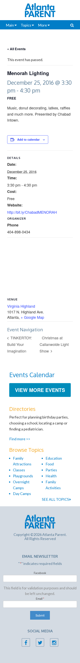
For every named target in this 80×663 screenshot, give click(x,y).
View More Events (40, 389)
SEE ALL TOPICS (56, 499)
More (42, 25)
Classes (19, 470)
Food (50, 464)
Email (40, 598)
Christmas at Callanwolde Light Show (54, 344)
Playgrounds (23, 476)
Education (54, 458)
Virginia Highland (21, 306)
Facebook (40, 573)
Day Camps (22, 493)
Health (51, 476)
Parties (51, 470)
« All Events (16, 48)
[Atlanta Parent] (40, 521)
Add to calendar (28, 139)
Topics (26, 25)
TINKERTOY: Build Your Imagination (19, 344)
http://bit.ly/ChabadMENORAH (32, 212)
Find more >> (19, 439)
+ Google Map (32, 317)
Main (10, 25)
